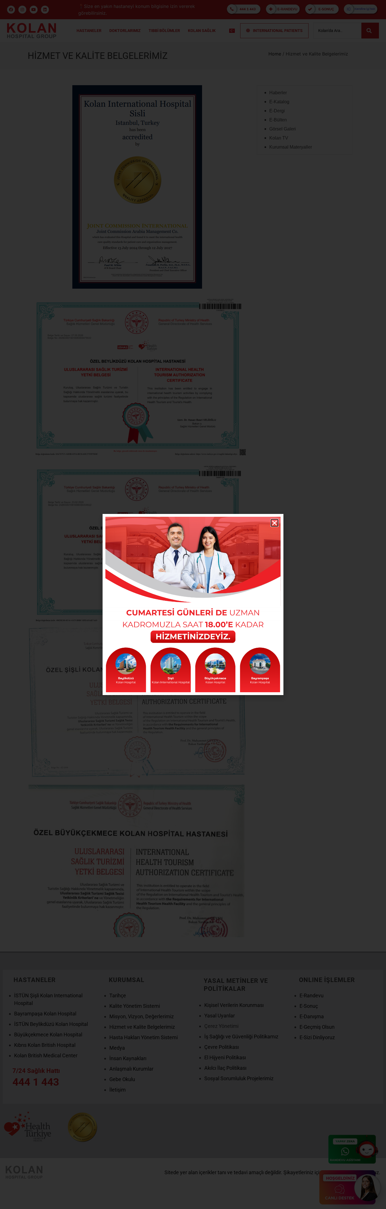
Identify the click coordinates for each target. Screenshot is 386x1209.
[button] (274, 523)
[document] (193, 604)
